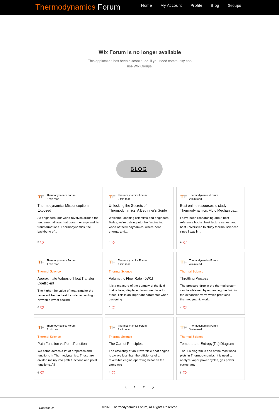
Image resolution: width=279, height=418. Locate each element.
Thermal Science (49, 271)
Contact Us (46, 407)
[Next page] (153, 387)
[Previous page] (125, 387)
